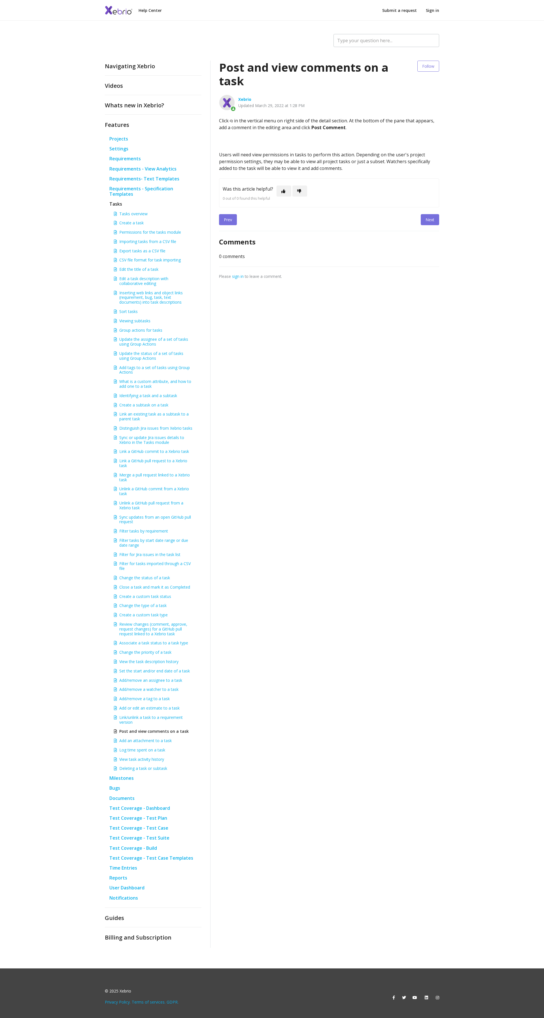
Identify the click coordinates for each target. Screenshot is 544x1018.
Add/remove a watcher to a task (148, 689)
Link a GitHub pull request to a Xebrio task (153, 463)
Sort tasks (128, 311)
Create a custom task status (145, 596)
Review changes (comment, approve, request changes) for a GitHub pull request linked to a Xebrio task (153, 628)
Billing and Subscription (138, 937)
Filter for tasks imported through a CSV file (155, 566)
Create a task (131, 222)
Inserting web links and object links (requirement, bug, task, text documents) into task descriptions (151, 297)
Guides (114, 918)
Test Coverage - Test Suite (139, 838)
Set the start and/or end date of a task (154, 671)
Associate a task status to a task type (153, 643)
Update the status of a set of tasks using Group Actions (151, 356)
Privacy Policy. (118, 1002)
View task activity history (141, 759)
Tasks (115, 204)
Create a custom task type (143, 614)
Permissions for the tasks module (150, 232)
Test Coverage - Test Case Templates (151, 858)
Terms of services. (148, 1002)
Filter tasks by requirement (143, 531)
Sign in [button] (432, 10)
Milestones (121, 778)
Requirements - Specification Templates (141, 191)
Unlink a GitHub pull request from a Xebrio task (151, 505)
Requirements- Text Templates (144, 179)
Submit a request (399, 10)
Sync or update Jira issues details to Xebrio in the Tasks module (151, 440)
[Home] (119, 10)
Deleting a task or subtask (143, 768)
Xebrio (244, 99)
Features (117, 125)
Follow (428, 66)
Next (430, 219)
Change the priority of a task (145, 652)
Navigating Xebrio (130, 66)
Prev (228, 219)
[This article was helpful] (284, 191)
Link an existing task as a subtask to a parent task (154, 416)
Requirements (125, 159)
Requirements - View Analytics (143, 169)
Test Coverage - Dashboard (139, 808)
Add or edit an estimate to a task (149, 708)
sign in (238, 276)
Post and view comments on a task (154, 731)
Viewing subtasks (134, 320)
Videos (114, 86)
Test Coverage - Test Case (138, 828)
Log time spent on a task (142, 750)
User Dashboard (126, 888)
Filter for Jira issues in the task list (149, 554)
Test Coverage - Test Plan (138, 818)
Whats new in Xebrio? (134, 105)
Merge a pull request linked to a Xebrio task (154, 477)
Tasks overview (133, 213)
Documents (122, 798)
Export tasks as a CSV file (142, 251)
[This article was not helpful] (299, 191)
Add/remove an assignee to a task (150, 680)
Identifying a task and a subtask (148, 395)
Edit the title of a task (138, 269)
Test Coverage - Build (133, 848)
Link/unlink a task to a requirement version (151, 720)
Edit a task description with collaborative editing (143, 281)
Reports (118, 878)
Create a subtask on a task (143, 405)
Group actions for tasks (140, 330)
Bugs (114, 788)
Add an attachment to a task (145, 740)
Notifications (123, 898)
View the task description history (148, 661)
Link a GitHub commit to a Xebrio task (154, 451)
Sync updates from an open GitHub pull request (155, 519)
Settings (118, 149)
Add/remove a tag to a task (144, 698)
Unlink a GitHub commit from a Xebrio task (154, 491)
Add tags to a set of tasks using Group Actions (154, 370)
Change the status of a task (144, 577)
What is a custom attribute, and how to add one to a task (155, 384)
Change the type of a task (143, 605)
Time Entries (123, 868)
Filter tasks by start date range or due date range (153, 543)
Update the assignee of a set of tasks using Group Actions (153, 342)
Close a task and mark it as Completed (154, 587)
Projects (118, 139)
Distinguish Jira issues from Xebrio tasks (155, 428)
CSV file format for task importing (150, 260)
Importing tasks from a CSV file (147, 241)
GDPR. (172, 1002)
